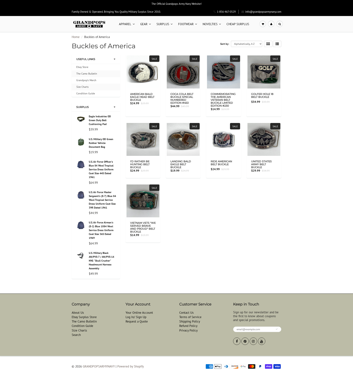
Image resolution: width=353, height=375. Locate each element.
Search (76, 335)
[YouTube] (261, 341)
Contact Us (186, 313)
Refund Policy (188, 326)
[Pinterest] (245, 341)
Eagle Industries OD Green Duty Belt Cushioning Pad (100, 120)
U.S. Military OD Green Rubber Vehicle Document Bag (101, 142)
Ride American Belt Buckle (221, 163)
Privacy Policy (188, 330)
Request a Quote (137, 321)
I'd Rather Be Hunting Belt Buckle (140, 164)
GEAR (143, 24)
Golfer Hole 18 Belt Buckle (262, 95)
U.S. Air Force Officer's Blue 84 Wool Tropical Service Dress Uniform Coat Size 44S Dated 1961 (101, 169)
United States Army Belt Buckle (261, 164)
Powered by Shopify (130, 366)
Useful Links (85, 59)
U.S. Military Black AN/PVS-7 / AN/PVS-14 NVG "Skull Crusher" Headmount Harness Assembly (101, 260)
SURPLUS (162, 24)
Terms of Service (190, 317)
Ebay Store (82, 67)
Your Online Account (139, 313)
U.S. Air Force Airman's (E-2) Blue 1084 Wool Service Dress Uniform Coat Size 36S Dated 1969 (101, 230)
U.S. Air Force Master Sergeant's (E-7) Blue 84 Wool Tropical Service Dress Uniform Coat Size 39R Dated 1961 (102, 200)
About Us (78, 313)
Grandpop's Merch (86, 80)
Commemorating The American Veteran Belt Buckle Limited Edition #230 (223, 99)
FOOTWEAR (186, 24)
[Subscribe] (276, 329)
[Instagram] (253, 341)
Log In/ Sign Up (136, 317)
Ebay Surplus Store (84, 317)
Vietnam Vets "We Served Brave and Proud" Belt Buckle (143, 227)
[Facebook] (236, 341)
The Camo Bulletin (86, 73)
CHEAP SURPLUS (238, 24)
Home (76, 37)
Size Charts (82, 86)
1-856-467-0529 (226, 11)
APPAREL (125, 24)
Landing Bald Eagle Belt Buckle (180, 164)
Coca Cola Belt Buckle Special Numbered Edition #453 (181, 98)
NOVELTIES (210, 24)
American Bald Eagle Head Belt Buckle (142, 97)
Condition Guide (85, 93)
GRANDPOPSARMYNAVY (99, 366)
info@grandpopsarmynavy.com (263, 11)
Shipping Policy (189, 321)
